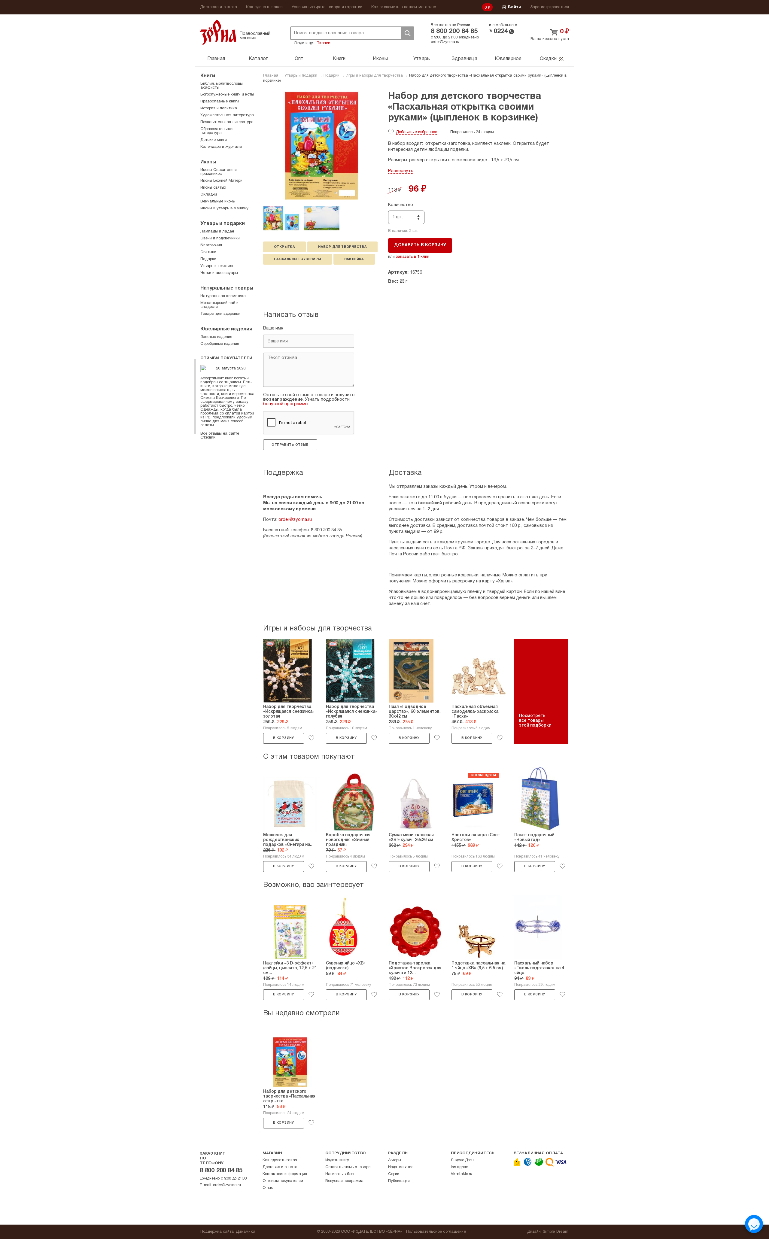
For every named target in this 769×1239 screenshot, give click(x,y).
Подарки (331, 75)
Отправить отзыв (290, 444)
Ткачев (323, 43)
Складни (208, 194)
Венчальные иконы (218, 201)
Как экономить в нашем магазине (403, 7)
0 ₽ (488, 8)
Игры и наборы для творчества (374, 75)
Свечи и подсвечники (220, 238)
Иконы (380, 59)
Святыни (208, 252)
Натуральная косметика (223, 296)
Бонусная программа (344, 1181)
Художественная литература (227, 115)
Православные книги (219, 101)
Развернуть (400, 171)
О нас (268, 1188)
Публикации (399, 1181)
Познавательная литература (227, 122)
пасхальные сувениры (297, 259)
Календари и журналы (221, 147)
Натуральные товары (226, 288)
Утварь (421, 59)
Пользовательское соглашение (436, 1232)
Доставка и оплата (218, 7)
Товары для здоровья (220, 314)
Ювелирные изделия (226, 329)
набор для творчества (342, 246)
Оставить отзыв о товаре (347, 1167)
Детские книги (213, 140)
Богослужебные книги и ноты (227, 94)
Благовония (211, 245)
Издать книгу (337, 1160)
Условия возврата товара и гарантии (327, 7)
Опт (299, 59)
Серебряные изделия (219, 344)
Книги (339, 59)
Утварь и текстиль (217, 266)
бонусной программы (285, 404)
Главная (216, 59)
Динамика (245, 1232)
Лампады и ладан (217, 231)
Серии (393, 1174)
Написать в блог (340, 1174)
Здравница (464, 59)
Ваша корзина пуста (549, 39)
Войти (514, 7)
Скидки (548, 59)
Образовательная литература (216, 131)
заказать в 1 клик (412, 257)
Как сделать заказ (264, 7)
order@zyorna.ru (445, 42)
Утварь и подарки (300, 75)
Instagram (459, 1167)
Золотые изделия (216, 337)
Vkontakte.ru (461, 1174)
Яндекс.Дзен (462, 1160)
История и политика (218, 108)
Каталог (258, 59)
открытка (284, 246)
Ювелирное (508, 59)
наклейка (354, 259)
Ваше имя (273, 328)
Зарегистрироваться (549, 7)
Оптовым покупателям (283, 1181)
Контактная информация (285, 1174)
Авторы (394, 1160)
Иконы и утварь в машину (224, 208)
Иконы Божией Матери (221, 181)
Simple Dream (555, 1232)
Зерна (218, 32)
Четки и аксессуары (219, 273)
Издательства (401, 1167)
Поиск (407, 33)
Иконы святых (213, 188)
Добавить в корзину (420, 245)
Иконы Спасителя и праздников (218, 172)
